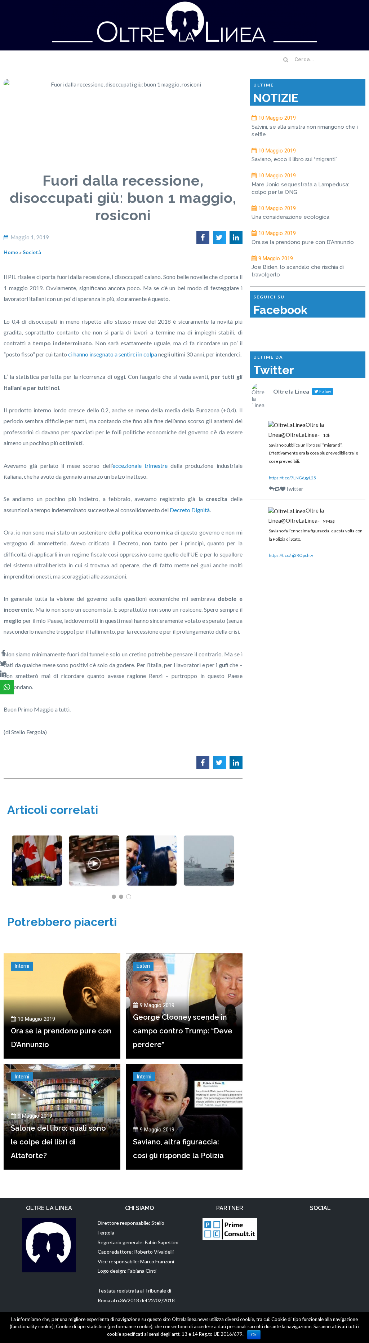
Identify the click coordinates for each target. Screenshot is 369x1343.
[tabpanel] (37, 860)
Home (11, 252)
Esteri (143, 966)
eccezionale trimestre (140, 465)
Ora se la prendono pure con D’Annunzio (303, 242)
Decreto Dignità (190, 509)
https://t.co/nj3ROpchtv (291, 555)
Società (32, 252)
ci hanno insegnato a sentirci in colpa (112, 354)
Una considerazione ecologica (290, 217)
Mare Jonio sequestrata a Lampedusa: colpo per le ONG (209, 856)
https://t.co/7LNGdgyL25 (292, 477)
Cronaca (94, 884)
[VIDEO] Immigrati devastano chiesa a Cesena (94, 856)
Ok (254, 1334)
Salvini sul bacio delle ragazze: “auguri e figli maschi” (151, 856)
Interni (21, 966)
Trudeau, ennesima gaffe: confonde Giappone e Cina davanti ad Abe (37, 856)
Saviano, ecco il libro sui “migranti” (294, 159)
